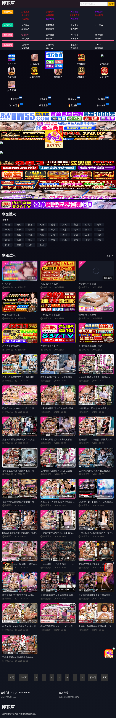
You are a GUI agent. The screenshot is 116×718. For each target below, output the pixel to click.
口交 (99, 234)
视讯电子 (43, 105)
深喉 (7, 239)
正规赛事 (43, 99)
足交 (19, 239)
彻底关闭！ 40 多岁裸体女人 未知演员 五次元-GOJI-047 (28, 626)
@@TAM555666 (8, 697)
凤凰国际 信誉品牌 (49, 284)
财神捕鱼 (101, 105)
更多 (108, 255)
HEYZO (99, 45)
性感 (30, 224)
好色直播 (6, 284)
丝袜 (19, 229)
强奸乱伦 (74, 35)
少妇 (64, 234)
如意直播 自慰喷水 (87, 315)
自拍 (19, 224)
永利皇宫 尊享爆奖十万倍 (90, 346)
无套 (19, 245)
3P (30, 245)
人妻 (53, 234)
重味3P (25, 45)
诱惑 (53, 224)
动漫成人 (99, 38)
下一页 (93, 677)
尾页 (104, 677)
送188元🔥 (14, 105)
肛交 (53, 239)
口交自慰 (50, 35)
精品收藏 (8, 35)
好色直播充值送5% (11, 346)
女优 (99, 229)
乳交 (30, 239)
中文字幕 (99, 25)
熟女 (19, 234)
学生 (30, 234)
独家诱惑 (25, 48)
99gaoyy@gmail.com (69, 697)
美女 (42, 234)
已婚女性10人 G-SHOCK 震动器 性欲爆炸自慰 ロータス (28, 408)
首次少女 (50, 48)
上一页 (23, 677)
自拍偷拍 (74, 25)
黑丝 (30, 229)
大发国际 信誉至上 (11, 315)
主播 (87, 234)
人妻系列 (50, 45)
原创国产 (25, 29)
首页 (12, 677)
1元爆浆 (101, 99)
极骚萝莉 (74, 45)
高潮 (76, 229)
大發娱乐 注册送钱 (87, 284)
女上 (64, 239)
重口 (42, 245)
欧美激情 (74, 29)
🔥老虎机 (72, 105)
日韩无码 (50, 29)
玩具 (53, 229)
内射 (7, 245)
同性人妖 (25, 38)
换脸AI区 (50, 38)
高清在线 (8, 25)
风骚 (42, 224)
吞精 (87, 239)
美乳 (76, 224)
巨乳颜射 (99, 48)
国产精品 (25, 25)
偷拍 (7, 224)
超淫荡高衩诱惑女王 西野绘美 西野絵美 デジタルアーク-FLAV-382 (71, 595)
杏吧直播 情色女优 (49, 346)
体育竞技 (14, 99)
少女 (76, 234)
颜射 (76, 239)
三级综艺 (74, 38)
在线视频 (8, 45)
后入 (42, 239)
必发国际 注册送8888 (50, 315)
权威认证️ (72, 99)
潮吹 (87, 229)
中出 (99, 239)
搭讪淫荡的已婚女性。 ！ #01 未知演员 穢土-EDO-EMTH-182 (68, 626)
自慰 (64, 229)
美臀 (99, 224)
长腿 (7, 229)
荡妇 (7, 234)
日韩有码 (50, 25)
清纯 (64, 224)
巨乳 (87, 224)
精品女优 (99, 35)
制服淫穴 (25, 35)
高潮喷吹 (74, 48)
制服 (42, 229)
